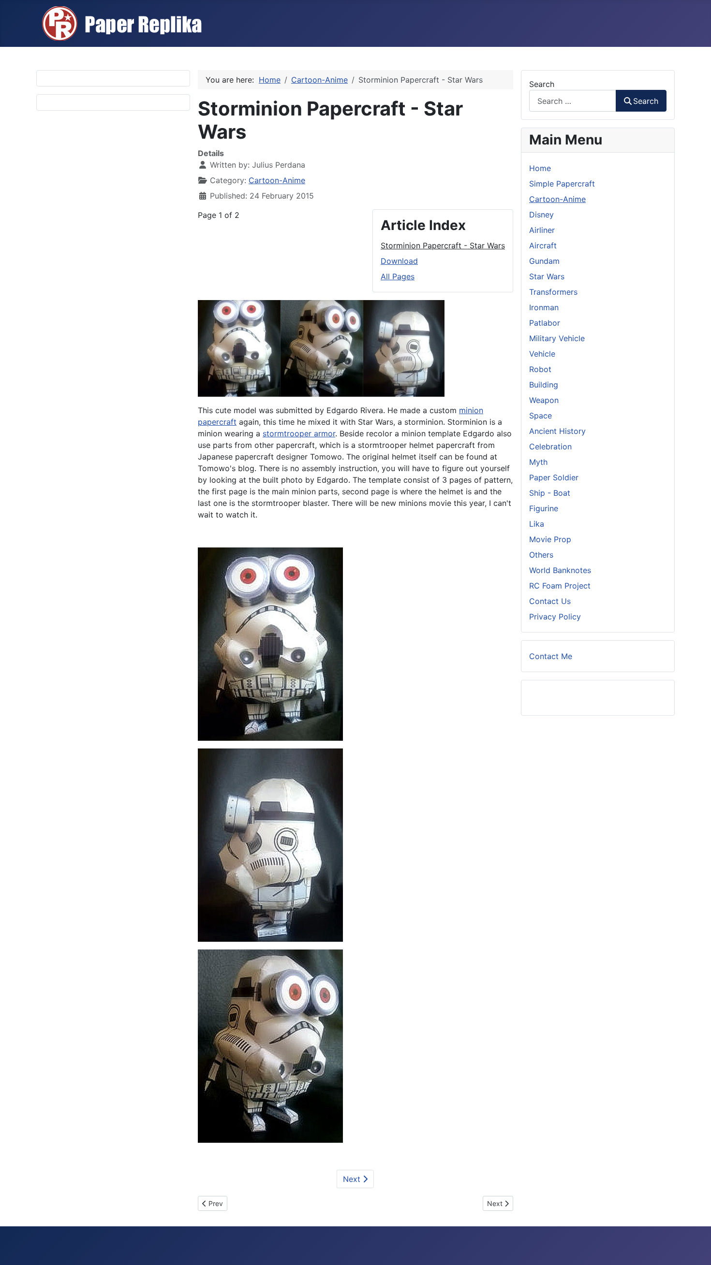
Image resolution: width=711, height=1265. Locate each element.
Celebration (550, 446)
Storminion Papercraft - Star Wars (443, 245)
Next (353, 1179)
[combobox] (572, 101)
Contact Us (550, 601)
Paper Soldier (553, 477)
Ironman (544, 307)
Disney (541, 214)
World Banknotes (560, 570)
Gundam (544, 261)
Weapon (544, 400)
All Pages (398, 276)
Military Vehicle (557, 338)
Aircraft (543, 245)
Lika (536, 524)
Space (540, 415)
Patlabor (544, 323)
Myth (538, 462)
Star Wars (546, 276)
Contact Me (550, 656)
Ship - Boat (549, 493)
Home (540, 168)
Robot (540, 369)
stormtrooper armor (299, 433)
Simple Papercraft (562, 183)
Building (543, 384)
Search (541, 84)
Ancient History (557, 431)
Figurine (543, 508)
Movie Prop (550, 539)
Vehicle (542, 354)
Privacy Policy (555, 616)
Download (399, 261)
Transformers (553, 292)
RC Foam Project (560, 585)
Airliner (542, 230)
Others (541, 555)
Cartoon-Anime (277, 180)
